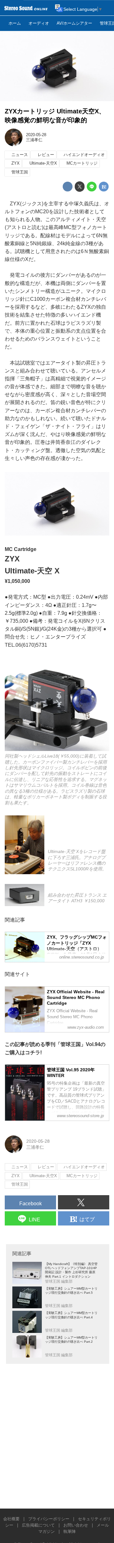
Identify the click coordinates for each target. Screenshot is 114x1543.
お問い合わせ (75, 1525)
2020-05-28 (36, 135)
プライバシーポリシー (48, 1519)
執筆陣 (69, 1531)
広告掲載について (38, 1525)
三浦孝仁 (34, 140)
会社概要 (11, 1519)
